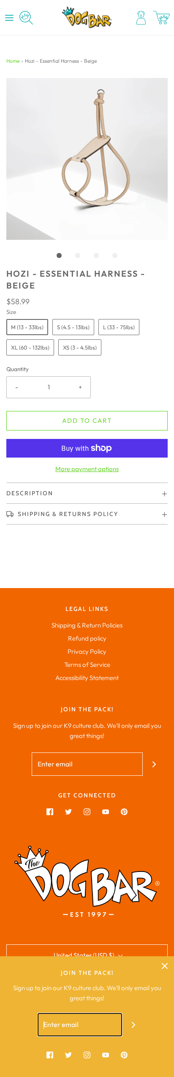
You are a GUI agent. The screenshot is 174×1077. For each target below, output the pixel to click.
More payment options (87, 469)
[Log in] (141, 18)
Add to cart (87, 420)
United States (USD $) (85, 955)
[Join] (154, 764)
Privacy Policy (87, 651)
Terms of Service (87, 665)
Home (12, 61)
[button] (87, 159)
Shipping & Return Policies (87, 625)
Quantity (17, 369)
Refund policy (87, 638)
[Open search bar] (26, 18)
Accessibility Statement (87, 678)
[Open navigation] (9, 18)
